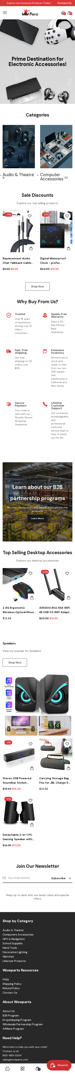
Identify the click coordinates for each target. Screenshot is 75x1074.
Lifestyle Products (14, 961)
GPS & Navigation (14, 939)
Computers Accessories (18, 934)
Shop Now (37, 286)
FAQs (6, 979)
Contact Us (10, 992)
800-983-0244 (12, 1055)
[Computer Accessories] (56, 146)
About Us (9, 1011)
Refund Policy (11, 988)
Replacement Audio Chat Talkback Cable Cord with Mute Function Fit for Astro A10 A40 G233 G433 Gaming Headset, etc (18, 261)
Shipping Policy (12, 984)
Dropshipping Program (17, 1020)
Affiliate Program (13, 1029)
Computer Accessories (54, 177)
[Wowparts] (30, 13)
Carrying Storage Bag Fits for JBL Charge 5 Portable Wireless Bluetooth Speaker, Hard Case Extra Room (54, 780)
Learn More (37, 518)
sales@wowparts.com (15, 1059)
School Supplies (13, 943)
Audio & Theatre (18, 175)
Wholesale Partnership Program (23, 1024)
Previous (6, 596)
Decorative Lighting (15, 952)
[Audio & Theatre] (19, 146)
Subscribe (58, 878)
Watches (8, 956)
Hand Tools (10, 948)
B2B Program (11, 1015)
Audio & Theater (13, 930)
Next (68, 153)
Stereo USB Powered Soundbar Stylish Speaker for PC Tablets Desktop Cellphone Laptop (19, 780)
